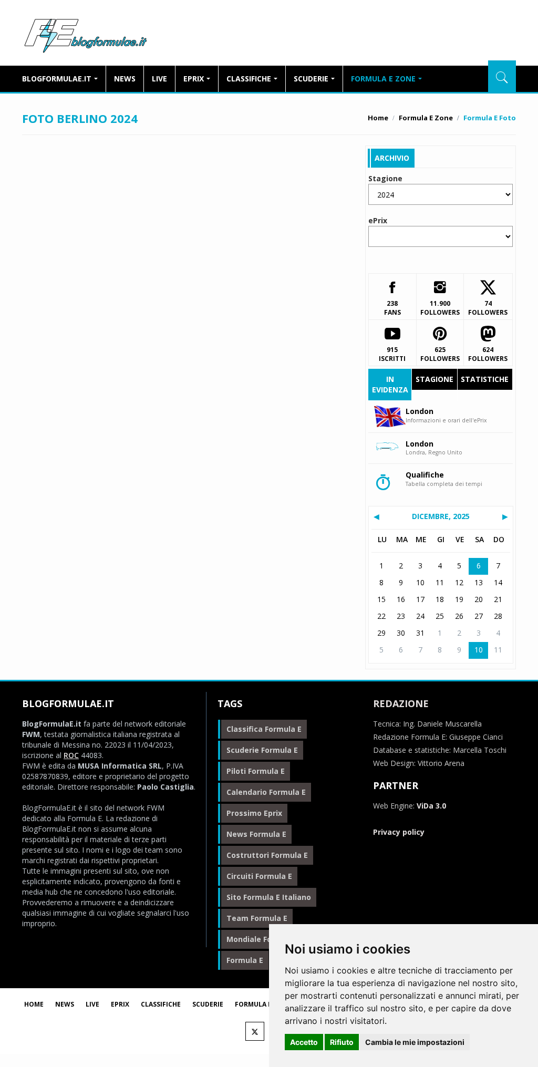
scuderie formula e (262, 750)
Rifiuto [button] (342, 1042)
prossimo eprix (254, 813)
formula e (244, 960)
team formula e (256, 918)
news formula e (256, 834)
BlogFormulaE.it (85, 33)
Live (159, 79)
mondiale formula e (263, 939)
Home (378, 117)
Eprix (193, 79)
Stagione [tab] (434, 379)
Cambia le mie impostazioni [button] (414, 1042)
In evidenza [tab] (390, 384)
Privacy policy (399, 832)
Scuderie (311, 79)
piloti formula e (255, 771)
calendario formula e (266, 792)
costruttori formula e (267, 855)
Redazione (401, 703)
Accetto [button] (304, 1042)
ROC (71, 755)
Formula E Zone (383, 79)
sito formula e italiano (268, 897)
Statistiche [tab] (485, 379)
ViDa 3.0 (431, 806)
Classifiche (248, 79)
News (125, 79)
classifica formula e (264, 729)
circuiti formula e (259, 876)
